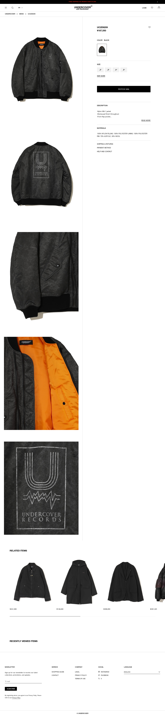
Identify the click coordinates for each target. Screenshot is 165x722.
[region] (82, 586)
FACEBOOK (105, 675)
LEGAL (77, 672)
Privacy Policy (16, 697)
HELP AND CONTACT (104, 152)
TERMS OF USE (80, 679)
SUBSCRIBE (11, 689)
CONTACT (55, 675)
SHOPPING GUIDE (58, 672)
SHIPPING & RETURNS (105, 144)
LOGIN (144, 8)
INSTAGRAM (105, 672)
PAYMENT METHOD (104, 148)
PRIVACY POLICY (81, 675)
